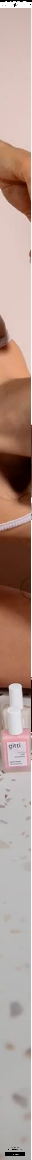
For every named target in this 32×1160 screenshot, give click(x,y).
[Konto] (27, 5)
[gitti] (16, 5)
